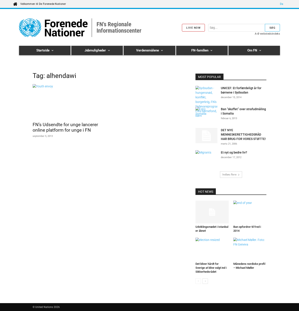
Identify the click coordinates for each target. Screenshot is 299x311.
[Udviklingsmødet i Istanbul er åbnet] (212, 212)
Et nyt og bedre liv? (234, 152)
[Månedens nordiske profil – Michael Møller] (250, 249)
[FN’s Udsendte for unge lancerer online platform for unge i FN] (68, 101)
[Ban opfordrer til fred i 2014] (250, 212)
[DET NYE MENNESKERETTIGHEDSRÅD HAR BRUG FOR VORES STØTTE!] (206, 135)
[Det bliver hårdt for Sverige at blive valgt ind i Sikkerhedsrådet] (212, 249)
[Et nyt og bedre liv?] (206, 158)
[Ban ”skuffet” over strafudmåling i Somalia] (206, 114)
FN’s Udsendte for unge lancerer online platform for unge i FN (65, 127)
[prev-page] (198, 281)
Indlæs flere (229, 174)
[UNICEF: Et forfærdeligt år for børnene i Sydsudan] (206, 102)
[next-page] (205, 281)
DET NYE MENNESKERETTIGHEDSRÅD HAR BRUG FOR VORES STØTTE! (243, 134)
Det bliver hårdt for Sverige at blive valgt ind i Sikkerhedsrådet (211, 267)
